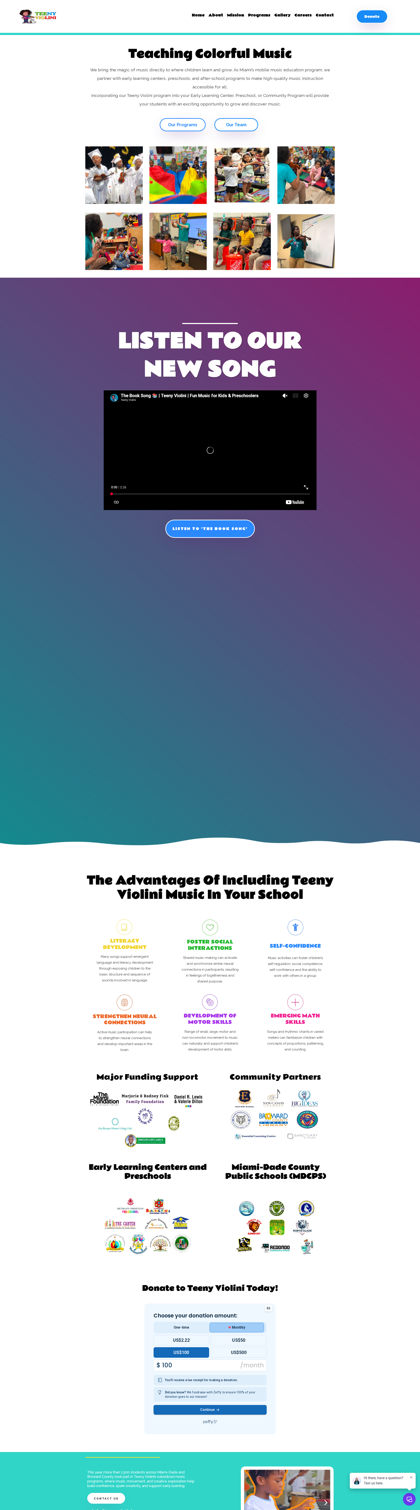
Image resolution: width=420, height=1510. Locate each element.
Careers (303, 15)
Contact (325, 15)
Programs (259, 15)
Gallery (282, 15)
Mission (235, 15)
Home (198, 15)
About (215, 15)
